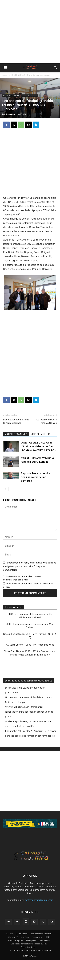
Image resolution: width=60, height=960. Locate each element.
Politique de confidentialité (38, 940)
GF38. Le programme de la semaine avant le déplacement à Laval (30, 616)
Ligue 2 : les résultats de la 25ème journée (16, 421)
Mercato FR (13, 937)
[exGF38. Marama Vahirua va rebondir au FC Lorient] (11, 461)
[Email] (28, 125)
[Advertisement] (30, 32)
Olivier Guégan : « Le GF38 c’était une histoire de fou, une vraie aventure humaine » (38, 446)
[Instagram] (26, 921)
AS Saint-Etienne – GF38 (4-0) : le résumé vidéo (30, 644)
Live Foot (25, 937)
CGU (47, 937)
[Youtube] (51, 922)
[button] (5, 67)
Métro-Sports (22, 933)
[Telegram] (36, 125)
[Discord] (8, 922)
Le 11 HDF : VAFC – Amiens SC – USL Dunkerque (30, 950)
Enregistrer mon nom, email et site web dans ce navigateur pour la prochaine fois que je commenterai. (29, 566)
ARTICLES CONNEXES (16, 434)
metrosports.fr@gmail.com (39, 899)
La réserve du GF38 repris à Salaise (46, 421)
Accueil (5, 75)
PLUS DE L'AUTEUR (40, 434)
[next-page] (10, 489)
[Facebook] (6, 125)
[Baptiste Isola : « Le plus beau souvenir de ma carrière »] (11, 475)
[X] (14, 125)
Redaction (10, 114)
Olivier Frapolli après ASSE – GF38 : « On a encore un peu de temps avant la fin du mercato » (30, 653)
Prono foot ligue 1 (29, 947)
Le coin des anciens (41, 75)
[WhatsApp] (21, 125)
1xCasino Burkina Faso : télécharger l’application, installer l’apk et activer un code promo (29, 711)
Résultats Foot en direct (41, 933)
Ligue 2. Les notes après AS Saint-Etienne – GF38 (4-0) (30, 636)
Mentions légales (15, 940)
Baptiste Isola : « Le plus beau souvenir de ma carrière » (36, 477)
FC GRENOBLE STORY (20, 75)
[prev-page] (5, 489)
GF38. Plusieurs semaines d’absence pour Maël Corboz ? (30, 626)
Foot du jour (37, 937)
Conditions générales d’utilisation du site (29, 943)
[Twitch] (34, 922)
